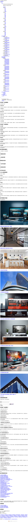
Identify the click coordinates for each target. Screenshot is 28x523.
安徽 (5, 15)
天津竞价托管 (6, 514)
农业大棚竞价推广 (7, 89)
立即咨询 (3, 100)
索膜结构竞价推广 (7, 68)
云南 (5, 30)
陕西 (5, 32)
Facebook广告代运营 (7, 54)
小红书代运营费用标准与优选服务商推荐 (5, 489)
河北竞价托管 (10, 514)
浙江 (5, 14)
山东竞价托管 (19, 515)
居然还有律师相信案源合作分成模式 (5, 483)
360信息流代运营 (7, 40)
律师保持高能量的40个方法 (3, 491)
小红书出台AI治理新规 (3, 505)
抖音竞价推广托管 (7, 46)
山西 (5, 10)
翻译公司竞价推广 (7, 61)
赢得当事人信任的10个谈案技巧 (4, 507)
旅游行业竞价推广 (7, 80)
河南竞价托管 (22, 515)
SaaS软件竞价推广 (7, 60)
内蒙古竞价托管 (18, 514)
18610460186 (2, 1)
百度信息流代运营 (7, 38)
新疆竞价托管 (9, 517)
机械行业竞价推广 (7, 71)
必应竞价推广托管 (7, 51)
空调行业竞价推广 (7, 83)
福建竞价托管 (11, 515)
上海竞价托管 (22, 514)
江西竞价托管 (15, 515)
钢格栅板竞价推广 (7, 86)
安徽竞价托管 (7, 515)
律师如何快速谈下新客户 (3, 492)
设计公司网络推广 (7, 63)
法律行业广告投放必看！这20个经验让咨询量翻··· (6, 493)
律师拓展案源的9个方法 (3, 482)
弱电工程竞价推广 (7, 77)
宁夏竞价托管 (5, 517)
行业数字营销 (3, 57)
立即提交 (1, 405)
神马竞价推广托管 (7, 44)
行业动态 (4, 93)
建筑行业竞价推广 (7, 67)
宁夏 (5, 34)
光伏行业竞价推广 (7, 76)
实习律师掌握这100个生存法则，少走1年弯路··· (6, 486)
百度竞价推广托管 (7, 37)
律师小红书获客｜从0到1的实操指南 (5, 480)
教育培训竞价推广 (7, 91)
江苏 (5, 13)
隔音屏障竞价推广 (7, 74)
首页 (2, 3)
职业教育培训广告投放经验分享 (4, 481)
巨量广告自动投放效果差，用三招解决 (5, 485)
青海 (5, 33)
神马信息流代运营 (7, 45)
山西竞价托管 (14, 514)
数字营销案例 (3, 56)
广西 (5, 23)
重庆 (5, 28)
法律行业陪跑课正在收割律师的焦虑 (5, 496)
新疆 (5, 35)
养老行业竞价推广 (7, 81)
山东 (5, 17)
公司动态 (4, 92)
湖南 (5, 20)
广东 (5, 22)
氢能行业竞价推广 (7, 78)
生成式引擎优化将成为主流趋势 (4, 494)
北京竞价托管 (2, 514)
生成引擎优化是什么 (3, 495)
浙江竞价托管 (3, 515)
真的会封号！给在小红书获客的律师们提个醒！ (6, 479)
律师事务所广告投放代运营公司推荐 (5, 488)
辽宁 (5, 25)
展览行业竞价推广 (7, 64)
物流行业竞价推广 (7, 88)
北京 (5, 8)
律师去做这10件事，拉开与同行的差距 (5, 478)
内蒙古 (5, 11)
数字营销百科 (3, 94)
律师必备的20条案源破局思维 (4, 475)
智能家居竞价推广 (7, 84)
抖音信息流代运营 (7, 47)
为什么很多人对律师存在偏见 (4, 476)
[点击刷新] (11, 404)
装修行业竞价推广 (7, 66)
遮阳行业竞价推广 (7, 69)
